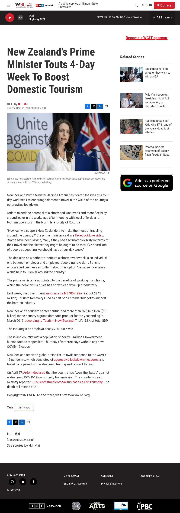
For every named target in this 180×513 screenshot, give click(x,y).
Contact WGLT (71, 476)
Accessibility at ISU (149, 476)
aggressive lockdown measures (76, 359)
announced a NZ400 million (64, 293)
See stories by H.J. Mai (23, 445)
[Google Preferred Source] (146, 183)
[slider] (25, 17)
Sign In (147, 5)
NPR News (24, 407)
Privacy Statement (111, 483)
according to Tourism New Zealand (49, 320)
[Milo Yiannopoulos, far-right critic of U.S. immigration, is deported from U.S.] (131, 100)
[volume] (20, 18)
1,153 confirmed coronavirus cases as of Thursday (67, 382)
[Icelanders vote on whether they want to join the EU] (131, 74)
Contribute (107, 476)
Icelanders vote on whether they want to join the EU (157, 72)
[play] (9, 18)
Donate (165, 5)
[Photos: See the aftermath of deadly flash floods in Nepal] (131, 152)
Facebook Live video (89, 235)
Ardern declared (34, 372)
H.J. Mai (23, 104)
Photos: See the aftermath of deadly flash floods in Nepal (157, 150)
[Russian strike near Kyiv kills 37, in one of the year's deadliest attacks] (131, 126)
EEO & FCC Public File (75, 483)
